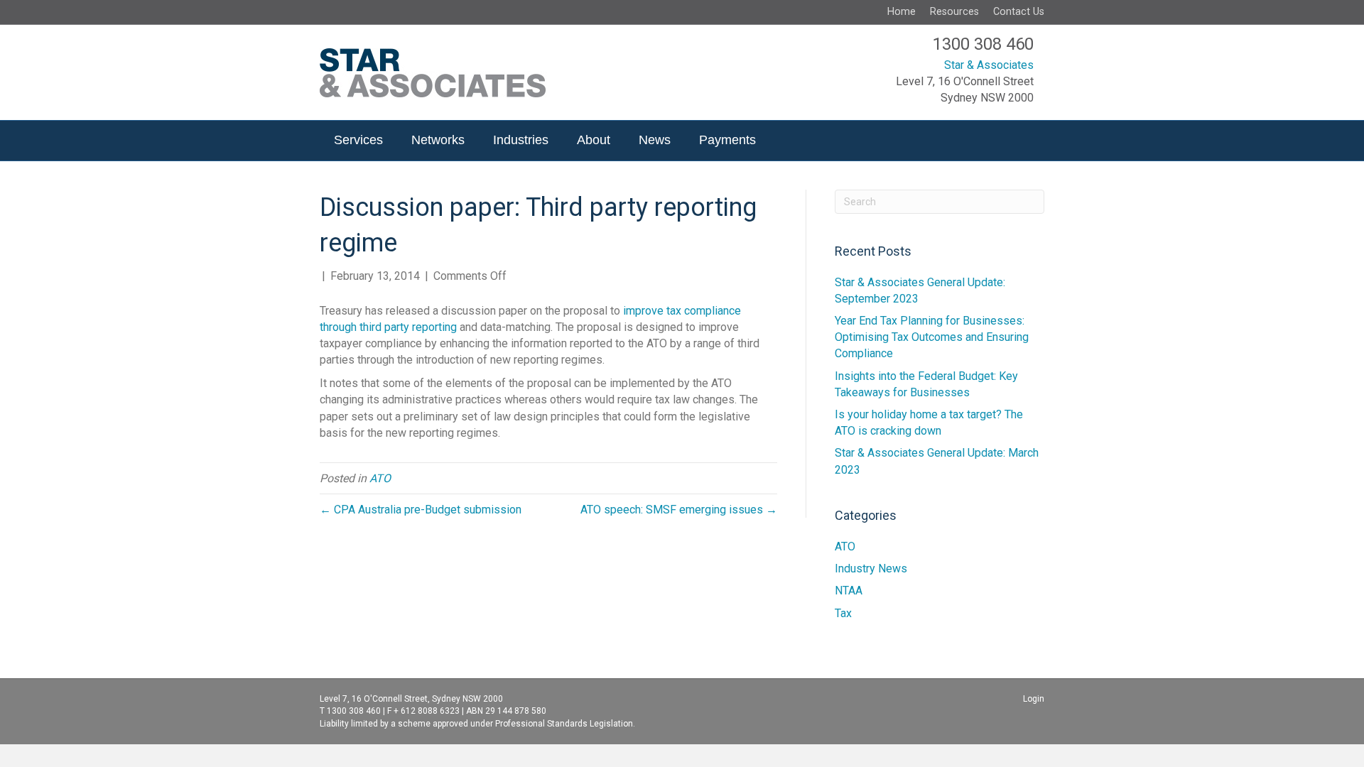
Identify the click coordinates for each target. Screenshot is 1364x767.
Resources (954, 12)
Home (901, 12)
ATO (380, 478)
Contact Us (1018, 12)
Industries (520, 140)
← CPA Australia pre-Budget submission (420, 509)
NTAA (848, 590)
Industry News (871, 568)
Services (358, 140)
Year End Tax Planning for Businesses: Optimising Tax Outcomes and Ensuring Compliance (932, 337)
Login (1033, 699)
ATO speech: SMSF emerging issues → (678, 509)
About (593, 140)
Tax (843, 613)
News (655, 140)
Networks (438, 140)
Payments (727, 140)
